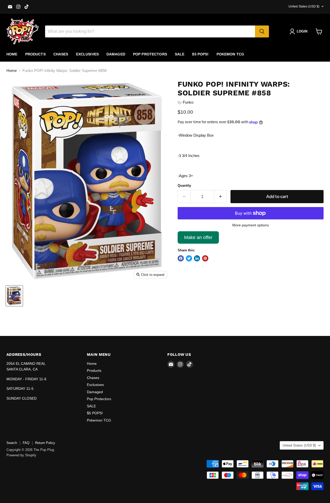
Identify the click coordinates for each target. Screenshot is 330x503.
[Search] (262, 31)
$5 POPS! (200, 54)
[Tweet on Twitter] (189, 258)
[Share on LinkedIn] (197, 258)
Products (35, 54)
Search (11, 443)
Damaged (115, 54)
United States (303, 6)
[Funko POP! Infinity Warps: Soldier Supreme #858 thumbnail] (14, 296)
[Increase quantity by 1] (220, 196)
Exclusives (87, 54)
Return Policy (45, 443)
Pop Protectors (150, 54)
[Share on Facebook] (181, 258)
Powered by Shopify (21, 455)
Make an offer (198, 239)
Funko (188, 102)
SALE (180, 54)
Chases (60, 54)
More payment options (250, 225)
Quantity (184, 185)
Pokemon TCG (230, 54)
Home (12, 54)
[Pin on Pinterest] (205, 258)
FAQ (26, 443)
